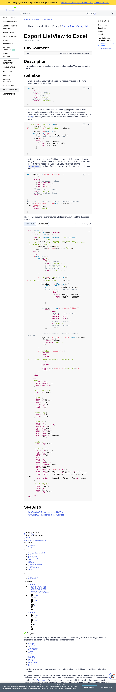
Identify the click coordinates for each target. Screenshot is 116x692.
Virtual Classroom (33, 567)
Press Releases (33, 648)
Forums (30, 559)
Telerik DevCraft (29, 534)
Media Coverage (33, 650)
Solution (32, 76)
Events (30, 569)
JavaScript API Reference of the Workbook (46, 515)
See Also (32, 507)
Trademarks (42, 680)
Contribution (8, 86)
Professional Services (35, 564)
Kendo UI (27, 537)
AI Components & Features (10, 27)
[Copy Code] (89, 89)
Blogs (29, 561)
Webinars (31, 563)
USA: (38, 586)
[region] (58, 687)
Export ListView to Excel (44, 19)
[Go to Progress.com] (30, 634)
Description (35, 61)
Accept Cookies (89, 687)
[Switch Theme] (112, 13)
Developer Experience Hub (36, 553)
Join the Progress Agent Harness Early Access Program (85, 2)
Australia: (40, 593)
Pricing (30, 547)
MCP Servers (28, 540)
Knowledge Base (10, 90)
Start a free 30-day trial (75, 26)
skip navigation (9, 10)
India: (38, 589)
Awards (30, 646)
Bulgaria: (39, 591)
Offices (30, 653)
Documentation (32, 556)
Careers (30, 651)
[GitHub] (32, 607)
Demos (30, 554)
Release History (33, 558)
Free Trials (31, 545)
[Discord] (32, 609)
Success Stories (33, 577)
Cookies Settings (106, 687)
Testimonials (32, 578)
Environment (36, 48)
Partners (30, 566)
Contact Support (103, 44)
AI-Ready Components (40, 540)
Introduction (9, 18)
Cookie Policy (26, 688)
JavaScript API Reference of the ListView (46, 512)
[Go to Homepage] (15, 10)
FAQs (29, 571)
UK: (38, 588)
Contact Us (31, 585)
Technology (31, 645)
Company (31, 643)
